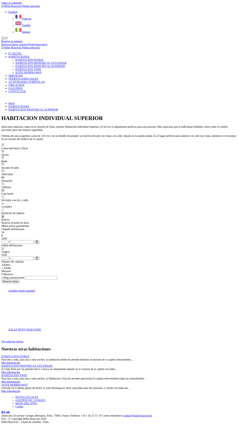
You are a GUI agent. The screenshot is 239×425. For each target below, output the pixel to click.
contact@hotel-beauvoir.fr (137, 415)
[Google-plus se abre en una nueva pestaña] (5, 412)
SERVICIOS (15, 75)
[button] (12, 12)
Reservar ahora (9, 44)
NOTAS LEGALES (26, 397)
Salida (11, 245)
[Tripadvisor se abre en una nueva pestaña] (8, 412)
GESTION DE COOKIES (30, 400)
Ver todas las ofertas (12, 341)
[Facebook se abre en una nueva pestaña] (2, 412)
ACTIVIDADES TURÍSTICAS (26, 81)
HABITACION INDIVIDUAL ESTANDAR (40, 62)
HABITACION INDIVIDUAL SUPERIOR (40, 66)
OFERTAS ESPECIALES (23, 78)
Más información (10, 362)
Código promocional (12, 277)
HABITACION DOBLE (29, 59)
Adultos (5, 264)
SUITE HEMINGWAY (28, 72)
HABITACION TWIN (28, 69)
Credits (19, 406)
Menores (6, 271)
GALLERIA (15, 88)
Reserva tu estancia (12, 41)
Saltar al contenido (11, 2)
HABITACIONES (18, 56)
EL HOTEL (15, 53)
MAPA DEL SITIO (26, 403)
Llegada (12, 229)
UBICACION (16, 85)
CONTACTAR (17, 91)
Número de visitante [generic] (12, 261)
